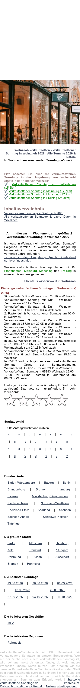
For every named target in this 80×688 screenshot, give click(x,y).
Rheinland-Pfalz (18, 510)
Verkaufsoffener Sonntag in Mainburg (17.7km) (40, 191)
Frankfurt (35, 550)
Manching (45, 270)
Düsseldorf (61, 557)
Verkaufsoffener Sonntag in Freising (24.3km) (39, 197)
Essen (37, 557)
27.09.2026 (15, 597)
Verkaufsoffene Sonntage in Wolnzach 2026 (33, 213)
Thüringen (14, 523)
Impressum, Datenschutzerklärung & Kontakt (40, 684)
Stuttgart (62, 550)
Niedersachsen (17, 503)
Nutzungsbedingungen (61, 686)
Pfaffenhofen (13, 270)
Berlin (67, 482)
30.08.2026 (40, 583)
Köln (10, 550)
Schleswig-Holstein (55, 516)
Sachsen (65, 510)
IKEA (10, 623)
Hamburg (63, 489)
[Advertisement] (40, 40)
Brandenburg (16, 489)
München (35, 543)
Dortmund (14, 557)
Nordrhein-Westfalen (55, 503)
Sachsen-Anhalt (18, 516)
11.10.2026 (65, 597)
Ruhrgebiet (14, 642)
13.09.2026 (22, 590)
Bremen (41, 489)
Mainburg (30, 270)
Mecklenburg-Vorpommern (50, 496)
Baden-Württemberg (21, 482)
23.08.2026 (15, 583)
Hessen (12, 496)
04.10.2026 (40, 597)
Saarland (44, 510)
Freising (66, 270)
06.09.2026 (65, 583)
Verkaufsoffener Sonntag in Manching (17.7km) (41, 194)
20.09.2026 (57, 590)
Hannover (33, 563)
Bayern (49, 482)
